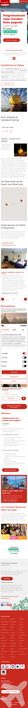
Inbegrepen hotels (7, 242)
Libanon (12, 632)
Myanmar (12, 646)
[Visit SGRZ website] (8, 666)
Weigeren (14, 381)
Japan (3, 657)
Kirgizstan (13, 624)
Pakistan (12, 657)
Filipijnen (4, 643)
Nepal (11, 648)
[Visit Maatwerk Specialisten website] (3, 671)
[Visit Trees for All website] (22, 666)
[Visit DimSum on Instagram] (3, 699)
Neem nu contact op (10, 500)
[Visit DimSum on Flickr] (5, 699)
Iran (2, 654)
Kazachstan (13, 621)
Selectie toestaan (14, 376)
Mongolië (13, 643)
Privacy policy (5, 598)
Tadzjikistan (22, 635)
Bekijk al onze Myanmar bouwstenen (14, 406)
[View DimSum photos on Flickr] (5, 605)
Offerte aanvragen (11, 40)
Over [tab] (23, 329)
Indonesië (4, 651)
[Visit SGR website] (3, 666)
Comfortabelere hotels (9, 245)
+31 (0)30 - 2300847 (11, 691)
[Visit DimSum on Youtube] (4, 699)
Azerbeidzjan (4, 621)
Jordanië (12, 619)
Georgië (3, 646)
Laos (11, 629)
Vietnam (21, 651)
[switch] (24, 358)
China (2, 635)
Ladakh (12, 627)
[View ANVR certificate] (13, 666)
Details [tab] (14, 329)
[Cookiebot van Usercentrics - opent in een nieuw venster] (20, 326)
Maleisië (12, 635)
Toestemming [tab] (5, 329)
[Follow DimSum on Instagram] (8, 605)
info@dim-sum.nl (7, 687)
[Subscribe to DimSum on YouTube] (10, 605)
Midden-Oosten (12, 639)
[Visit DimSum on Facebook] (2, 605)
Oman (12, 654)
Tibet (20, 643)
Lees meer (7, 84)
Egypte (3, 638)
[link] (5, 532)
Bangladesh (4, 624)
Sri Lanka (21, 632)
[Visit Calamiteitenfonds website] (17, 666)
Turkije (21, 646)
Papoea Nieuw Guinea (21, 621)
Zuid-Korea (22, 654)
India (2, 648)
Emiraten (3, 640)
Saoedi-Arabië (21, 628)
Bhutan (3, 627)
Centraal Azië (4, 632)
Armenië (3, 619)
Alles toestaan (14, 372)
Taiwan (21, 638)
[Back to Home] (5, 3)
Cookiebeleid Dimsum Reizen (9, 596)
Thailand (21, 640)
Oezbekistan (13, 651)
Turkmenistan (23, 648)
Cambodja (4, 629)
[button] (3, 131)
